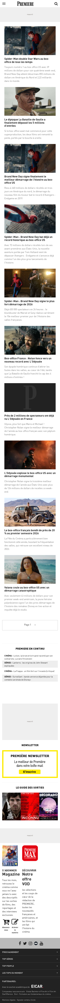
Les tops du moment (12, 973)
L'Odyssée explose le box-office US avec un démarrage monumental (30, 474)
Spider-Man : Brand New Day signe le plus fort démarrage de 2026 (29, 303)
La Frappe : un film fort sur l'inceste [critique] (29, 671)
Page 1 (27, 624)
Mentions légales (8, 1000)
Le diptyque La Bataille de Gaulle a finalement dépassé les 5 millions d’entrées (24, 122)
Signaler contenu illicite (26, 1000)
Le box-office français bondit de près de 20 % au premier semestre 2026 (29, 532)
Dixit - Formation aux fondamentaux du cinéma (32, 994)
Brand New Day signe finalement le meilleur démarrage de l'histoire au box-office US (28, 179)
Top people (8, 966)
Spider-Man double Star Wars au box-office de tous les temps (26, 60)
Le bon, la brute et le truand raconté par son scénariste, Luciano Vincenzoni (28, 657)
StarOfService (7, 994)
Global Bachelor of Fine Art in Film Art (41, 991)
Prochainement (10, 952)
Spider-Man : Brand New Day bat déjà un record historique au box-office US (28, 238)
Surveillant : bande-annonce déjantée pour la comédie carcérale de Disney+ (28, 678)
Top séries (7, 959)
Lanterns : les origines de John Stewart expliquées (26, 664)
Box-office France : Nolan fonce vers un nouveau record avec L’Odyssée (27, 360)
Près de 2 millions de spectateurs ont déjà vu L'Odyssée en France (29, 417)
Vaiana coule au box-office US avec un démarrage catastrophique (26, 589)
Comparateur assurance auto (13, 991)
